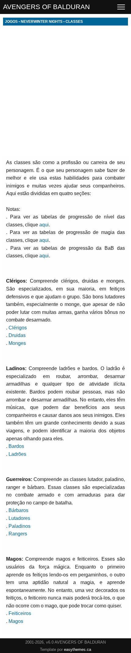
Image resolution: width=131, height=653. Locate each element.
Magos (16, 621)
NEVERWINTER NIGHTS (41, 21)
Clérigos (18, 327)
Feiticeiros (20, 613)
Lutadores (19, 518)
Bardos (16, 446)
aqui (44, 224)
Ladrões (17, 454)
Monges (17, 343)
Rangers (18, 533)
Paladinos (19, 526)
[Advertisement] (65, 91)
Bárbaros (18, 510)
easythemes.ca (77, 649)
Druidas (17, 335)
